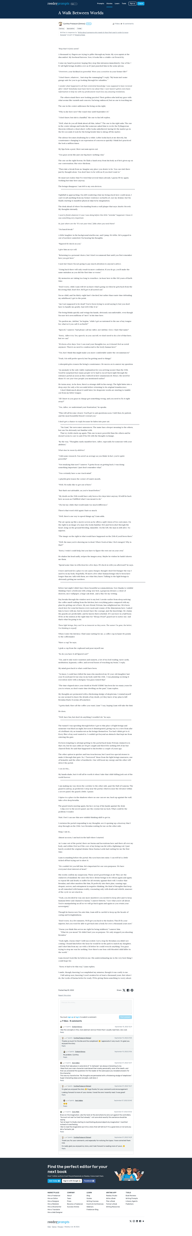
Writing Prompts (132, 1198)
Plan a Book (110, 1201)
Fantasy (61, 28)
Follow (89, 23)
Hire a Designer (53, 1201)
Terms (54, 1227)
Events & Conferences (95, 1204)
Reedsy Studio (111, 1196)
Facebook (88, 1181)
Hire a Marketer (53, 1204)
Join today (53, 1181)
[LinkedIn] (137, 1221)
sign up (70, 1017)
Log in (141, 3)
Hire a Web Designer (55, 1212)
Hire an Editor (53, 1198)
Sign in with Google (70, 1181)
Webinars (90, 1207)
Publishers (130, 1204)
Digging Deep (80, 35)
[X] (130, 1221)
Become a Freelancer (75, 1204)
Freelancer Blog (92, 1209)
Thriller (79, 28)
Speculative (70, 28)
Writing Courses (92, 1201)
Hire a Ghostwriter (54, 1207)
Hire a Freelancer (54, 1196)
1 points (68, 1027)
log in (78, 1017)
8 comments (128, 24)
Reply (62, 1032)
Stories (109, 3)
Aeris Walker (76, 1063)
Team (69, 1198)
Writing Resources (113, 1207)
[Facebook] (140, 1221)
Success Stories (73, 1207)
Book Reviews (131, 1196)
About (69, 1196)
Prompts (100, 3)
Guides (89, 1198)
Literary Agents (132, 1201)
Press (69, 1201)
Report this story (64, 995)
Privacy (60, 1227)
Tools (124, 3)
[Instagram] (134, 1221)
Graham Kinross (77, 1027)
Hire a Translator (54, 1209)
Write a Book (111, 1198)
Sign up (132, 3)
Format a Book (111, 1204)
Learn (117, 3)
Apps (72, 4)
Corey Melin (75, 1112)
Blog (88, 1196)
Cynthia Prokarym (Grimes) (82, 1038)
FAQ (49, 1227)
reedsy (58, 3)
